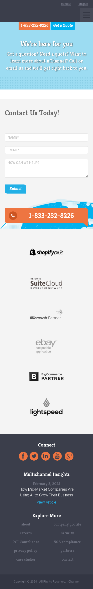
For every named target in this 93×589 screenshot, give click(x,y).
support (83, 3)
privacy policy (25, 550)
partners (67, 550)
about (25, 524)
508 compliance (67, 541)
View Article (46, 502)
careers (26, 533)
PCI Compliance (25, 541)
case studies (25, 559)
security (67, 533)
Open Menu (86, 15)
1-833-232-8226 (34, 25)
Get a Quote (63, 25)
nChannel (15, 14)
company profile (67, 524)
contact (66, 3)
